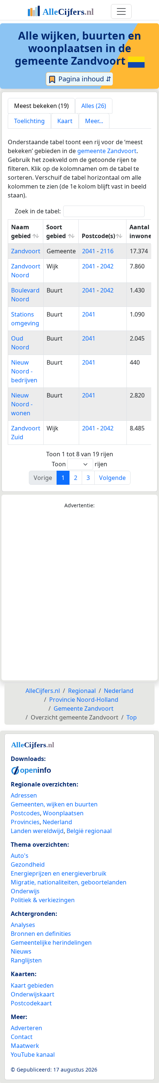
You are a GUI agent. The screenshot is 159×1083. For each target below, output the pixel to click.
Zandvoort (25, 251)
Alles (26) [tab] (93, 106)
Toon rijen (79, 464)
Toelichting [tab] (29, 121)
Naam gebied (21, 231)
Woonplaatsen (63, 813)
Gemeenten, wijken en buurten (54, 804)
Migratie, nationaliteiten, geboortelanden (68, 882)
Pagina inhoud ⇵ (84, 78)
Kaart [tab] (64, 121)
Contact (22, 1037)
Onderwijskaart (32, 994)
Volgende (112, 478)
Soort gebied (56, 231)
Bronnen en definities (41, 934)
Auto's (19, 856)
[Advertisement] (79, 594)
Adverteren (26, 1028)
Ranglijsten (26, 960)
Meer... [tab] (94, 121)
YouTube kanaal (33, 1054)
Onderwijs (25, 891)
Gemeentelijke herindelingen (51, 942)
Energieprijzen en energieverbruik (58, 873)
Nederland (57, 822)
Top (131, 717)
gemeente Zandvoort (106, 151)
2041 (88, 251)
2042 (107, 266)
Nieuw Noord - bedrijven (24, 371)
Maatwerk (25, 1046)
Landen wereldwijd (37, 831)
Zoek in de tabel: (38, 211)
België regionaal (89, 831)
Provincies (25, 822)
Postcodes (25, 813)
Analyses (23, 925)
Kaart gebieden (32, 985)
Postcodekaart (31, 1003)
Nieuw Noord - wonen (22, 404)
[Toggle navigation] (121, 11)
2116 (107, 251)
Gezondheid (28, 864)
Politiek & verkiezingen (43, 900)
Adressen (24, 795)
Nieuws (21, 951)
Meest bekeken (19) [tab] (41, 106)
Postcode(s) (98, 236)
